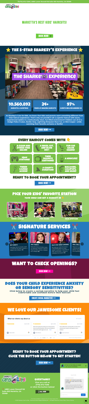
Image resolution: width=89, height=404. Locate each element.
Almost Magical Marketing (41, 400)
